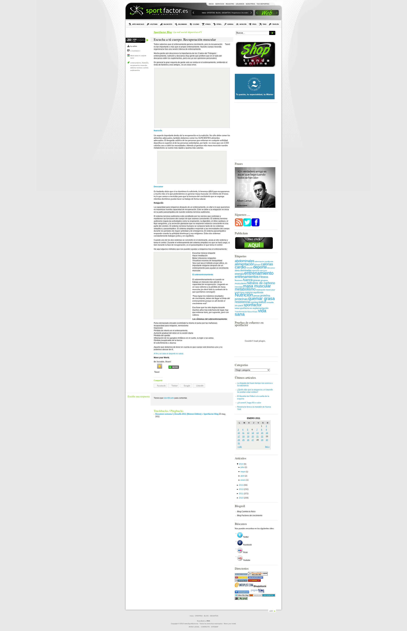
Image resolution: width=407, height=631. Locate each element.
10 (239, 433)
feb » (267, 447)
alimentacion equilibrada (264, 261)
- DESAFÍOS (213, 616)
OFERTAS (211, 13)
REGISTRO (230, 4)
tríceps (255, 312)
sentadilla (270, 302)
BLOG (218, 13)
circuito (249, 268)
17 (239, 436)
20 (253, 436)
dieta (237, 270)
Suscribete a (203, 621)
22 (262, 436)
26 (248, 440)
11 (243, 433)
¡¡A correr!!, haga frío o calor (249, 403)
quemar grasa (261, 298)
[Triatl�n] (274, 24)
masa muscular (257, 286)
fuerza (248, 280)
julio (244, 467)
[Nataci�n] (241, 24)
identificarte (169, 398)
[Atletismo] (152, 24)
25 (243, 440)
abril (244, 476)
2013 (243, 485)
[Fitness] (206, 24)
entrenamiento (135, 63)
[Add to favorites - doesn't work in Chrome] (159, 366)
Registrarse (236, 13)
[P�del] (253, 24)
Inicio (204, 13)
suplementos (135, 70)
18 (243, 436)
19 (248, 436)
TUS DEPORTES (263, 4)
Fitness (263, 277)
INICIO (211, 4)
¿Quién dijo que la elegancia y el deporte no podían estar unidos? (255, 391)
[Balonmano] (181, 24)
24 (239, 440)
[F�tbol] (217, 24)
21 (257, 436)
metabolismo (245, 289)
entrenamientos (247, 277)
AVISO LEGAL (194, 627)
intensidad (239, 287)
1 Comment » (135, 51)
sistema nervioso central (139, 68)
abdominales (244, 261)
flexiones (239, 280)
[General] (229, 24)
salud (262, 302)
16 (267, 433)
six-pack (239, 305)
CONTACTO (205, 627)
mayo (244, 472)
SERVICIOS (219, 4)
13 (253, 433)
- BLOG (206, 616)
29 (262, 440)
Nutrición (145, 63)
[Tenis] (262, 24)
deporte (260, 267)
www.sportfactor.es (243, 308)
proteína (265, 295)
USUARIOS (240, 4)
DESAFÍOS (226, 13)
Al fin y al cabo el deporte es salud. (169, 353)
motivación (261, 290)
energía (239, 273)
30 (267, 440)
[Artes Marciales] (136, 24)
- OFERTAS (198, 616)
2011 (243, 493)
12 (248, 433)
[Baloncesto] (166, 24)
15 (262, 433)
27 (253, 440)
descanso (271, 268)
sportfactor (253, 305)
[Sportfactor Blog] (158, 11)
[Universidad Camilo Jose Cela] (255, 99)
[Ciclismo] (194, 24)
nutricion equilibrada (254, 292)
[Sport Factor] (267, 13)
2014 (242, 464)
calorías (267, 264)
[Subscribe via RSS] (239, 226)
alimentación (244, 264)
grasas (256, 280)
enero (244, 480)
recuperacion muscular (138, 65)
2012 (243, 489)
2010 (243, 498)
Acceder (244, 13)
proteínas (241, 299)
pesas (256, 295)
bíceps (257, 265)
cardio (240, 267)
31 (239, 443)
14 (257, 433)
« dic (240, 447)
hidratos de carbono (261, 283)
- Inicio (191, 616)
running (254, 302)
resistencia (242, 302)
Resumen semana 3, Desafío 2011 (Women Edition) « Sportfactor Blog (186, 414)
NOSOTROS (250, 4)
